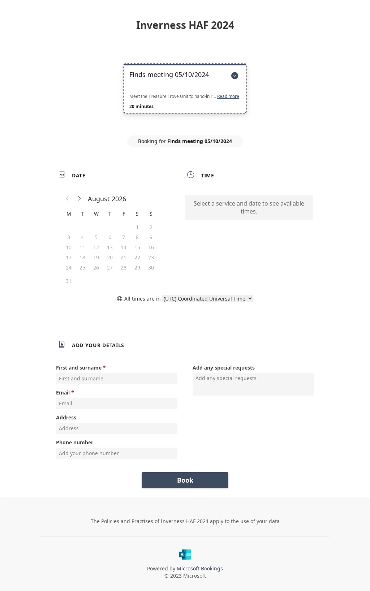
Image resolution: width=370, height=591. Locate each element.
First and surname (79, 367)
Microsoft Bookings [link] (200, 568)
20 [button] (110, 257)
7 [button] (123, 237)
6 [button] (109, 237)
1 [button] (137, 227)
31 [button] (69, 280)
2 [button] (151, 227)
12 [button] (96, 247)
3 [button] (68, 237)
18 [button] (82, 257)
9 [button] (151, 237)
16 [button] (151, 247)
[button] (67, 198)
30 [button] (151, 267)
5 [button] (96, 237)
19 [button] (96, 257)
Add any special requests (224, 367)
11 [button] (82, 247)
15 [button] (137, 247)
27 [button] (110, 267)
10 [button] (69, 247)
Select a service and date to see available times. (249, 207)
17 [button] (69, 257)
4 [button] (82, 237)
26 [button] (96, 267)
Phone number (74, 442)
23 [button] (151, 257)
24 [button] (69, 267)
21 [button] (123, 257)
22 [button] (137, 257)
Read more (228, 96)
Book (185, 480)
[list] (185, 95)
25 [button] (82, 267)
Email (63, 392)
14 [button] (123, 247)
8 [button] (137, 237)
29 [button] (137, 267)
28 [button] (123, 267)
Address (66, 417)
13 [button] (110, 247)
